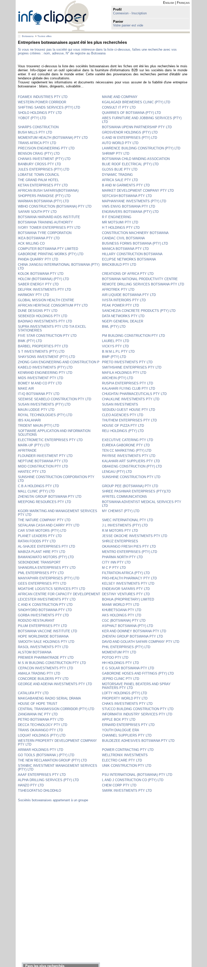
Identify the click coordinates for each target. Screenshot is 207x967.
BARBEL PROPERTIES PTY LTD (43, 346)
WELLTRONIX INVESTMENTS (125, 755)
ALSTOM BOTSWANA (34, 652)
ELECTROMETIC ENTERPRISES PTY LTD (50, 440)
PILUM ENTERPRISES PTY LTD (42, 626)
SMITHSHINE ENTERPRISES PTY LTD (131, 367)
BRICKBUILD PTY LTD (119, 264)
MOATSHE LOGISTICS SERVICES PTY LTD (51, 589)
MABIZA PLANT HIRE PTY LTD (41, 552)
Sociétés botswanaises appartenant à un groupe (53, 800)
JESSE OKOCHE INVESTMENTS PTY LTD (134, 536)
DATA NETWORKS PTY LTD (123, 316)
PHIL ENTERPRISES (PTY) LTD (126, 647)
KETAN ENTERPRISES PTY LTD (43, 185)
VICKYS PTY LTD (115, 346)
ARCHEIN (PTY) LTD (117, 378)
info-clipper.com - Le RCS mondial (53, 15)
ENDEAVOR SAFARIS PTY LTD (126, 589)
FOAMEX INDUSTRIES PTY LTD (42, 97)
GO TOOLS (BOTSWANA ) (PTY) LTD (46, 755)
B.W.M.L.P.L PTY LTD (118, 351)
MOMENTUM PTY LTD (119, 652)
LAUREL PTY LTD (115, 341)
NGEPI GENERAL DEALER (122, 321)
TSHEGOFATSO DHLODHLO (39, 790)
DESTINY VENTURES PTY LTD (126, 594)
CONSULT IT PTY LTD (119, 107)
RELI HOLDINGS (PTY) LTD (123, 431)
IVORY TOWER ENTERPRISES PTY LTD (49, 227)
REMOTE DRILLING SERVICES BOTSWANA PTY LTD (143, 284)
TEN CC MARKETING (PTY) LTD (126, 450)
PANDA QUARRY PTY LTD (38, 259)
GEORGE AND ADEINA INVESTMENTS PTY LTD (55, 684)
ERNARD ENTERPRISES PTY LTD (128, 725)
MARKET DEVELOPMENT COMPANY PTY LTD (138, 190)
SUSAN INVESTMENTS (120, 404)
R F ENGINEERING (116, 217)
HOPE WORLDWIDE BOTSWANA (43, 636)
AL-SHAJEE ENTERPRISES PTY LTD (46, 546)
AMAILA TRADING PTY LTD (39, 673)
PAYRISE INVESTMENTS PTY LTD (128, 456)
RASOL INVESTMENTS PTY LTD (43, 647)
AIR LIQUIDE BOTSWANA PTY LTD (129, 295)
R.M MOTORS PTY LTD (120, 530)
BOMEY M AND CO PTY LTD (40, 383)
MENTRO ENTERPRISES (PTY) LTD (129, 552)
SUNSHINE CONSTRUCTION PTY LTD (131, 477)
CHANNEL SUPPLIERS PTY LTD (126, 735)
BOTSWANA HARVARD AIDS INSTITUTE (49, 217)
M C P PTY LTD (114, 568)
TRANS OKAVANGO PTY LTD (40, 730)
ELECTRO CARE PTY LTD (122, 760)
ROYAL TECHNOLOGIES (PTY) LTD (45, 415)
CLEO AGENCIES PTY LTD (122, 415)
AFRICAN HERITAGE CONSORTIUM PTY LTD (53, 305)
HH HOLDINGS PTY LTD (120, 663)
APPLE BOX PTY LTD (118, 719)
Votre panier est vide (128, 25)
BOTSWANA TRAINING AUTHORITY (45, 222)
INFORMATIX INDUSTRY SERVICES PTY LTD (137, 714)
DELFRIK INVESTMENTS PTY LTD (44, 289)
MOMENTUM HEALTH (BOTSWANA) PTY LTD (53, 138)
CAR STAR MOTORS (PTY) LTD (42, 530)
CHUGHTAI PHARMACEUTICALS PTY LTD (134, 394)
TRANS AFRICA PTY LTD (37, 143)
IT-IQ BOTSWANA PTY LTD (38, 394)
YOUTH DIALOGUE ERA (120, 730)
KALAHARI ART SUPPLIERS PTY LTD (131, 461)
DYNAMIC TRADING (117, 175)
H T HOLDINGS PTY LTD (121, 227)
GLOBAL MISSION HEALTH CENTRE (46, 300)
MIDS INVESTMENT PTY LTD (40, 378)
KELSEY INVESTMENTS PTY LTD (128, 583)
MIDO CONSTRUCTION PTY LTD (43, 466)
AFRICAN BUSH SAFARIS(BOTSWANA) (48, 190)
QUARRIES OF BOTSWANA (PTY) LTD (131, 113)
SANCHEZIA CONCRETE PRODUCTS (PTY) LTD (138, 311)
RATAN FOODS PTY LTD (37, 541)
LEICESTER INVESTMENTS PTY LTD (46, 599)
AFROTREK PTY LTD (118, 289)
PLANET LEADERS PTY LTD (40, 536)
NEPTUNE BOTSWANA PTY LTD (43, 461)
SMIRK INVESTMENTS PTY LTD (127, 790)
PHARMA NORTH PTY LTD (122, 557)
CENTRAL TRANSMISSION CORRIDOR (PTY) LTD (56, 709)
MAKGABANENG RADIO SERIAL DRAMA (49, 698)
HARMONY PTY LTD (33, 295)
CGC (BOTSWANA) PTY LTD (123, 620)
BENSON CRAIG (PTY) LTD (39, 153)
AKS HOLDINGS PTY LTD (121, 615)
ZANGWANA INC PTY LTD (38, 714)
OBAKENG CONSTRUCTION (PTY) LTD (132, 466)
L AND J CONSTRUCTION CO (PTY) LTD (132, 780)
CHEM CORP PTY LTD (119, 785)
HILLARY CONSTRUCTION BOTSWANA (132, 254)
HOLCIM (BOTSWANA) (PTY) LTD (43, 279)
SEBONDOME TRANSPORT (39, 562)
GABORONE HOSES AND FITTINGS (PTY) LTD (138, 673)
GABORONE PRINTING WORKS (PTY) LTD (50, 254)
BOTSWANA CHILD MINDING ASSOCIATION (136, 159)
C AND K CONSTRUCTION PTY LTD (45, 605)
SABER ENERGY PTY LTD (38, 284)
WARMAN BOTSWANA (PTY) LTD (43, 201)
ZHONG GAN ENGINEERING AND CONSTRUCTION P (58, 362)
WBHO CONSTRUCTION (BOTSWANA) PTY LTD (54, 206)
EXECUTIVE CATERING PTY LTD (127, 440)
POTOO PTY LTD (115, 657)
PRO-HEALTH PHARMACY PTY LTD (129, 578)
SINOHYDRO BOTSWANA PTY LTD (45, 610)
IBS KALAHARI (29, 420)
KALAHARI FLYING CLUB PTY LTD (128, 388)
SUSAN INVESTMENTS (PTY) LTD (44, 404)
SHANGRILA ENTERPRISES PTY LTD (46, 568)
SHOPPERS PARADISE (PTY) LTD (44, 196)
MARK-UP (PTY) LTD (33, 445)
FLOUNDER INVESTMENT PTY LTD (45, 456)
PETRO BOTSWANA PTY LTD (40, 719)
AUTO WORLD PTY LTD (120, 143)
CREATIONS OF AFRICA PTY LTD (127, 274)
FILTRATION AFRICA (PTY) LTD (126, 573)
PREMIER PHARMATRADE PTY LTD (45, 657)
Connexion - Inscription (130, 13)
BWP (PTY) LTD (114, 357)
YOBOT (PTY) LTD (32, 118)
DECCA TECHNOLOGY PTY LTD (42, 725)
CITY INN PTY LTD (116, 562)
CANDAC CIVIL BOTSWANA (123, 238)
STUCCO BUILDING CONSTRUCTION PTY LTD (137, 709)
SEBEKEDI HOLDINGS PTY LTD (42, 316)
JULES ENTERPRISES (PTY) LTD (43, 169)
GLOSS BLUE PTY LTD (119, 169)
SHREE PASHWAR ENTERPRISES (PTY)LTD (136, 491)
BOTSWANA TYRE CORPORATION (44, 233)
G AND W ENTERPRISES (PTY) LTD (129, 138)
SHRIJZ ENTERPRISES (120, 541)
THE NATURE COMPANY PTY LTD (44, 520)
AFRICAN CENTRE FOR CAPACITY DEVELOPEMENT (59, 594)
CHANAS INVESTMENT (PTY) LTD (44, 159)
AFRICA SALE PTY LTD (120, 180)
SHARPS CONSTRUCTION (38, 127)
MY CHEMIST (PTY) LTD (120, 511)
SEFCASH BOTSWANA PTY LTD (127, 196)
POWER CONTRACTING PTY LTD (127, 750)
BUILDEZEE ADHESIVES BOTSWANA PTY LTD (138, 741)
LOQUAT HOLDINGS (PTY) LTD (41, 735)
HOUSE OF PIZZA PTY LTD (123, 425)
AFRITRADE (27, 450)
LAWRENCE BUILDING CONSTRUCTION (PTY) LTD (141, 148)
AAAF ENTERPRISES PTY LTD (42, 775)
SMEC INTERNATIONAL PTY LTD (127, 520)
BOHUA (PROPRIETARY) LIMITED (128, 599)
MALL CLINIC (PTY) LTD (36, 491)
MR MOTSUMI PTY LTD (120, 222)
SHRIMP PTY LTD (115, 153)
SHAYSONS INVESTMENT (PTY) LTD (46, 357)
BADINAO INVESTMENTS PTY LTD (45, 321)
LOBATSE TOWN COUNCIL (38, 175)
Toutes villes (44, 36)
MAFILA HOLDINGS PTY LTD (124, 373)
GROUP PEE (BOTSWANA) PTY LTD (130, 486)
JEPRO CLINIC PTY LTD (120, 679)
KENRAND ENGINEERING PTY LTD (45, 373)
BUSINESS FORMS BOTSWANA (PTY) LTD (135, 243)
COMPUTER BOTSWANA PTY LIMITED (48, 249)
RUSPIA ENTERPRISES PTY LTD (127, 383)
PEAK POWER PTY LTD (120, 305)
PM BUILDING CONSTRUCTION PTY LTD (133, 336)
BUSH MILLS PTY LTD (35, 132)
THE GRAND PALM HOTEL (38, 180)
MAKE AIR (26, 388)
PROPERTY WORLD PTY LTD (124, 698)
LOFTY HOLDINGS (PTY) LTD (124, 693)
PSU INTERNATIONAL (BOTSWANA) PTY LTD (137, 775)
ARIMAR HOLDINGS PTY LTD (40, 750)
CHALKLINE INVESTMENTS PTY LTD (130, 399)
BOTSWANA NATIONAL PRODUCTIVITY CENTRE (140, 279)
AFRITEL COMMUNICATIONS (124, 496)
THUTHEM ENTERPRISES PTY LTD (129, 420)
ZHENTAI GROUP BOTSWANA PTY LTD (132, 636)
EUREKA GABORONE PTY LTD (126, 445)
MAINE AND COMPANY (120, 97)
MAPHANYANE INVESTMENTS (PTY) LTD (134, 201)
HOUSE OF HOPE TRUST (37, 704)
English (168, 3)
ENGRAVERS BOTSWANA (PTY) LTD (130, 212)
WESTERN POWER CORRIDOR (42, 102)
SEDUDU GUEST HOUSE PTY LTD (128, 410)
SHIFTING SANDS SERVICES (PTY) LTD (49, 107)
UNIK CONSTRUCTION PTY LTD (126, 766)
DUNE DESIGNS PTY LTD (37, 311)
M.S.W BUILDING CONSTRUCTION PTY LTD (52, 663)
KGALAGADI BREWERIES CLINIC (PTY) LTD (136, 102)
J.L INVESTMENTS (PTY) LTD (125, 525)
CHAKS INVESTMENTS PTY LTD (127, 704)
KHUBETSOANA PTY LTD (121, 610)
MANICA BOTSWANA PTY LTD (125, 249)
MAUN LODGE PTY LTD (36, 410)
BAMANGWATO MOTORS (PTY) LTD (46, 557)
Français (183, 3)
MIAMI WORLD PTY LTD (120, 605)
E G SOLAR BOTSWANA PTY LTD (128, 668)
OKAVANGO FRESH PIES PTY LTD (129, 546)
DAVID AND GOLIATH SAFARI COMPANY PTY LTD (140, 642)
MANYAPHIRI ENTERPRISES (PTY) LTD (48, 578)
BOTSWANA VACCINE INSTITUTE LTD (47, 631)
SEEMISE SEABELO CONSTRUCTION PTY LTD (54, 399)
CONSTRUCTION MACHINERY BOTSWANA (135, 233)
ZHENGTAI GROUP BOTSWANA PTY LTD (49, 496)
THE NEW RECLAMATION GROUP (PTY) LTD (52, 760)
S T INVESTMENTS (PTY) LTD (41, 351)
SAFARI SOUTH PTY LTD (37, 212)
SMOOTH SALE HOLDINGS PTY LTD (46, 642)
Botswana (28, 36)
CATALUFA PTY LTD (33, 693)
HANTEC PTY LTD (32, 472)
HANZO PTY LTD (31, 785)
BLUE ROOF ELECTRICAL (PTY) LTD (130, 164)
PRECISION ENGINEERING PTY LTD (46, 148)
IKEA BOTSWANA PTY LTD (39, 238)
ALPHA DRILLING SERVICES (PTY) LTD (48, 780)
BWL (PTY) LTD (113, 326)
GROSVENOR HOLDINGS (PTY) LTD (130, 132)
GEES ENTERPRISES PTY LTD (42, 583)
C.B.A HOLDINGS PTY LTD (38, 486)
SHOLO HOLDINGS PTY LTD (40, 113)
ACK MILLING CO (31, 243)
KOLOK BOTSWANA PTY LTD (40, 274)
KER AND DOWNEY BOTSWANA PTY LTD (134, 631)
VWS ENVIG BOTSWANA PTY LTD (128, 206)
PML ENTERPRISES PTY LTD (41, 573)
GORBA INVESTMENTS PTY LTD (43, 615)
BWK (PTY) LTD (30, 341)
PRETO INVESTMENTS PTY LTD (127, 362)
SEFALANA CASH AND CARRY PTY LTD (48, 525)
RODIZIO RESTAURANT (36, 620)
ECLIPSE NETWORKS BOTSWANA (129, 259)
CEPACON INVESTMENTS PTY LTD (45, 668)
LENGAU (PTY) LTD (117, 472)
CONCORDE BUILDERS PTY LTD (43, 679)
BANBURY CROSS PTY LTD (39, 164)
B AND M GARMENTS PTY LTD (126, 185)
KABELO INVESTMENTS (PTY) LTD (45, 367)
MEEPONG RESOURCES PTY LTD (44, 502)
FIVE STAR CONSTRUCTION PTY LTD (47, 336)
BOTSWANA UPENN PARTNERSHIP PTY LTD (137, 127)
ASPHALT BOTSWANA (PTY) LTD (127, 626)
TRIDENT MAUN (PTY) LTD (38, 425)
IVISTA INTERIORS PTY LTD (124, 300)
